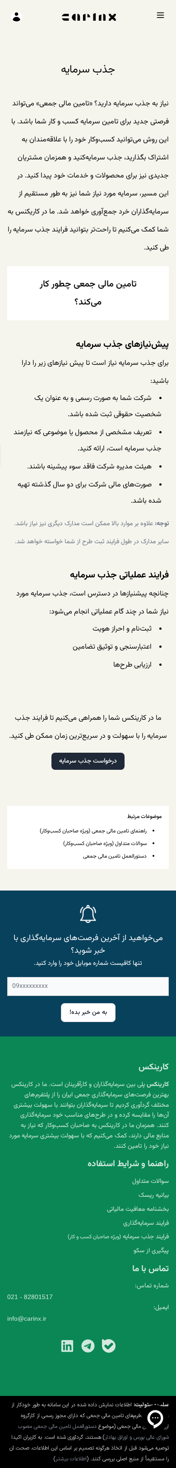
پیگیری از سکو (151, 1251)
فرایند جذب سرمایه (118, 1237)
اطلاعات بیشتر (71, 1459)
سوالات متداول (150, 1181)
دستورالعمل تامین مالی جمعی (115, 856)
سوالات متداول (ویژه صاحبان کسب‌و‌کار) (105, 844)
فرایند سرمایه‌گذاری (146, 1223)
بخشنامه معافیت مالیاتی (138, 1209)
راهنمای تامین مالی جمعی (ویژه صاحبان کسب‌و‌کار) (93, 831)
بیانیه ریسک (154, 1195)
